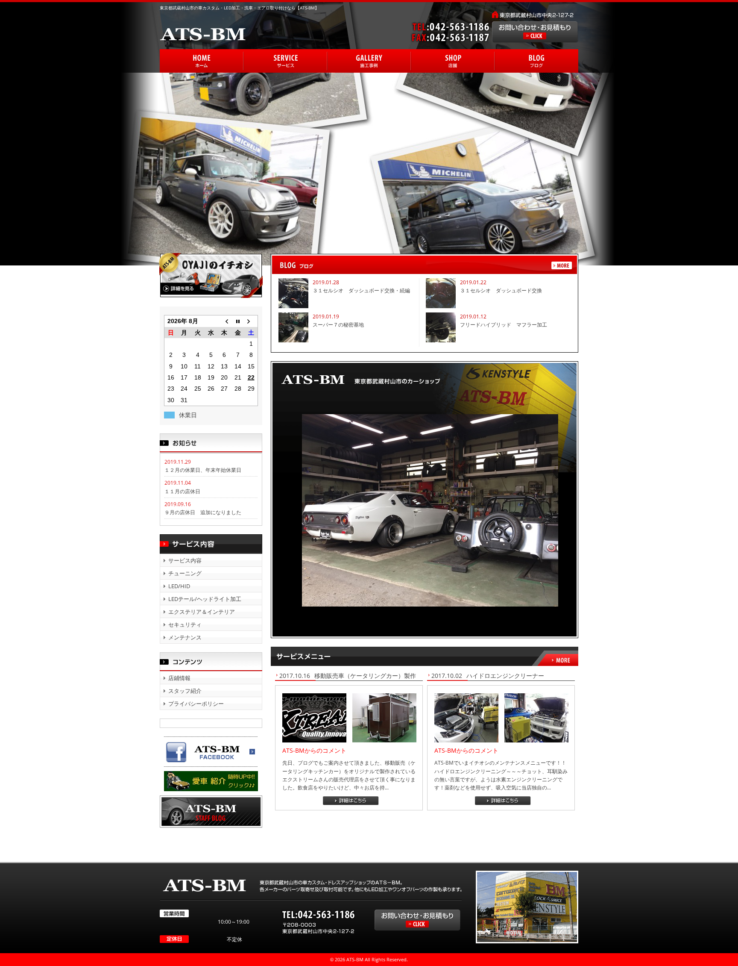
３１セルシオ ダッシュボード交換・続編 (361, 290)
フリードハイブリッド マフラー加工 (503, 324)
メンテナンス (185, 637)
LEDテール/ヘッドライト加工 (204, 599)
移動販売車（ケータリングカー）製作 (368, 675)
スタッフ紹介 (185, 691)
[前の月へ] (224, 321)
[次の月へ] (251, 321)
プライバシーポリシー (196, 703)
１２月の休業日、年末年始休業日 (202, 470)
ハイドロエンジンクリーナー (505, 675)
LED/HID (179, 586)
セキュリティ (185, 624)
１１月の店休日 (182, 491)
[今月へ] (237, 321)
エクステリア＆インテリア (201, 612)
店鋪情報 (179, 678)
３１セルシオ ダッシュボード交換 (501, 290)
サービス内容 (185, 560)
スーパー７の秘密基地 (338, 324)
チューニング (185, 573)
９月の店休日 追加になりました (202, 512)
